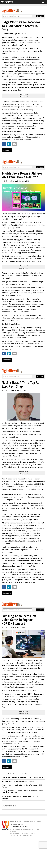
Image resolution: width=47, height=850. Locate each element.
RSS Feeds (13, 824)
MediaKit (26, 822)
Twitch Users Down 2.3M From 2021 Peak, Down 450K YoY (22, 777)
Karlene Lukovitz (10, 181)
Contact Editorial (35, 822)
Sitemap (21, 824)
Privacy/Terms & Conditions (19, 826)
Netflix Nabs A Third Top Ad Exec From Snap (18, 781)
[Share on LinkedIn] (9, 144)
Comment (6, 150)
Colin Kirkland (9, 627)
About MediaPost (15, 822)
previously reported (13, 494)
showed (5, 533)
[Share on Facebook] (4, 144)
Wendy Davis (8, 34)
